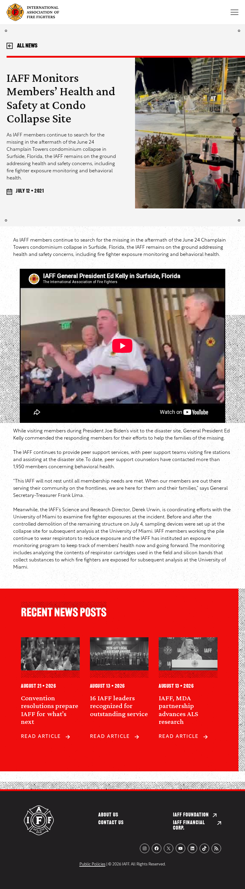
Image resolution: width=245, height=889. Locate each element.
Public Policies (92, 864)
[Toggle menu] (234, 12)
